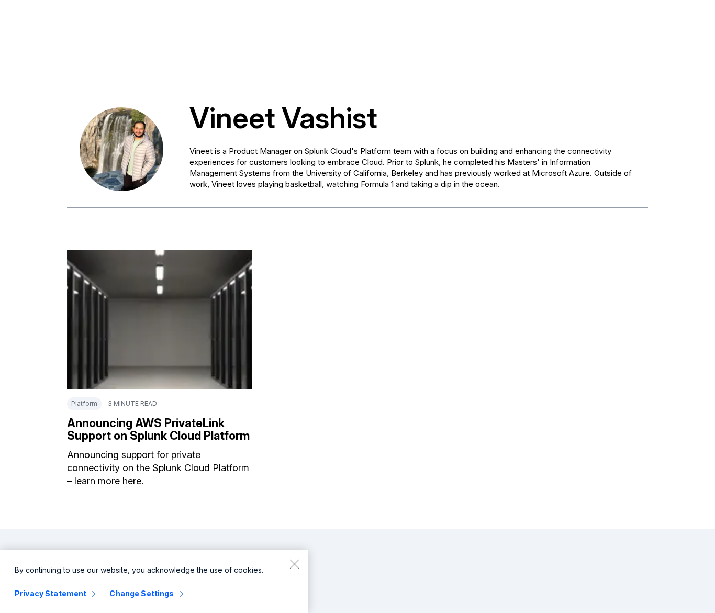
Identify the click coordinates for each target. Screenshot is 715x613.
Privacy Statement (50, 593)
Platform (84, 403)
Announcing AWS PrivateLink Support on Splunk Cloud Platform (158, 429)
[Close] (294, 564)
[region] (154, 581)
